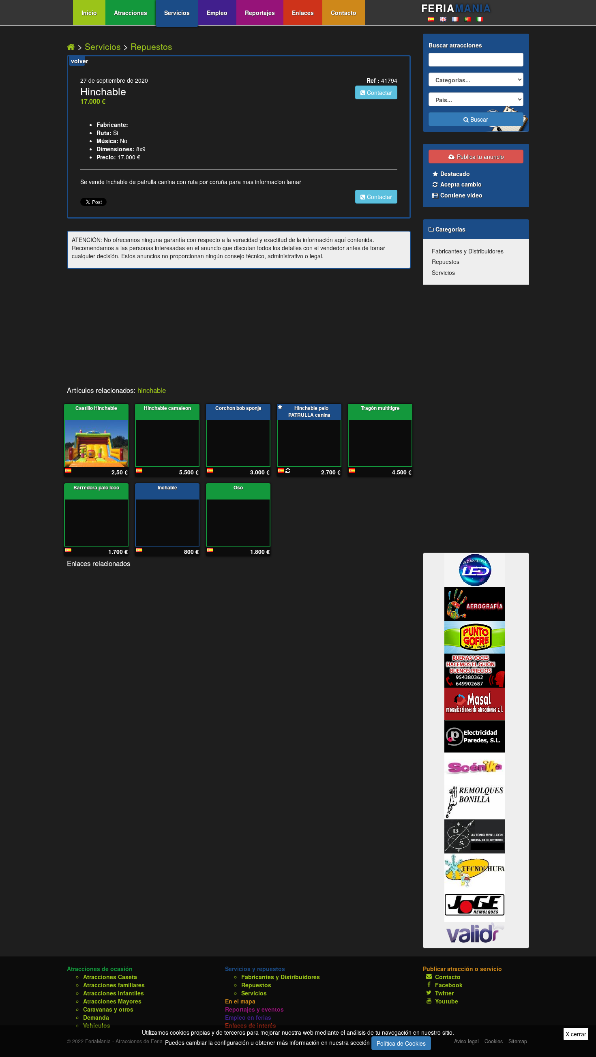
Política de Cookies (401, 1043)
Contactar (378, 92)
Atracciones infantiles (113, 993)
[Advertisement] (239, 329)
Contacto (343, 13)
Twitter (444, 993)
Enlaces (303, 13)
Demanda (96, 1017)
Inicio (89, 13)
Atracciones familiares (114, 985)
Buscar (478, 119)
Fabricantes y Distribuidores (468, 251)
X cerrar (576, 1034)
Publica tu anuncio (479, 156)
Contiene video (460, 195)
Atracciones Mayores (112, 1001)
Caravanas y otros (108, 1009)
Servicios (177, 13)
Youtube (446, 1001)
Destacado (454, 173)
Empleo (217, 13)
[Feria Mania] (72, 46)
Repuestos (151, 46)
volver (78, 61)
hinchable (151, 390)
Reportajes (260, 13)
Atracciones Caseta (110, 977)
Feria (456, 8)
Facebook (449, 985)
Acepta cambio (460, 184)
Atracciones (130, 13)
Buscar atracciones (455, 45)
